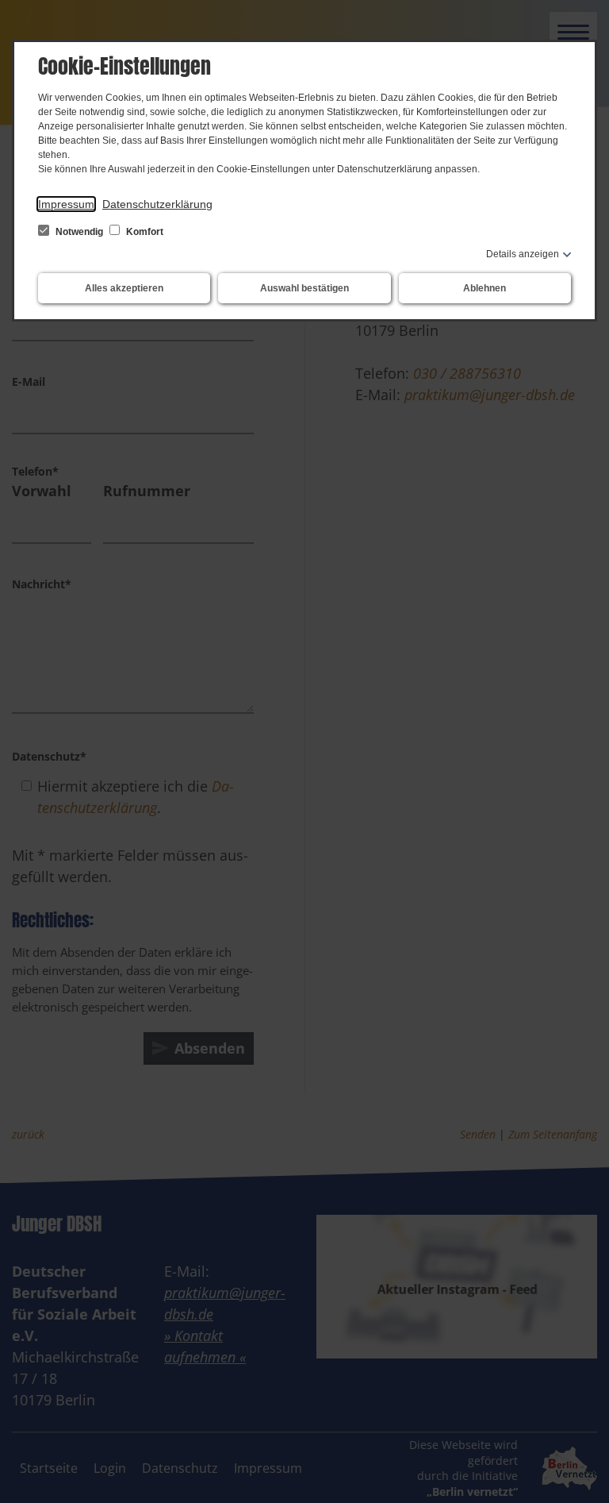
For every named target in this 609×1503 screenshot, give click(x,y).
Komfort (143, 231)
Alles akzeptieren (124, 288)
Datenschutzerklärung (157, 204)
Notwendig (79, 231)
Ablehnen (484, 288)
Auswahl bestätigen (304, 288)
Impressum (66, 204)
